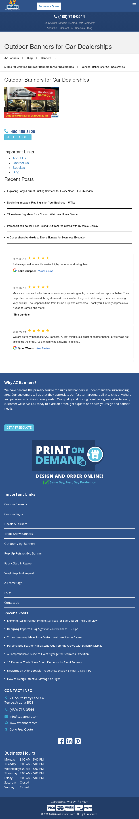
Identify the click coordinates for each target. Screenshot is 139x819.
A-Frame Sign (13, 583)
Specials (80, 28)
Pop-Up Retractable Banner (23, 553)
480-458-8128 (22, 131)
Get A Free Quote (21, 729)
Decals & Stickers (15, 524)
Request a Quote (49, 6)
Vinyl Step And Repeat (19, 573)
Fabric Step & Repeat (18, 563)
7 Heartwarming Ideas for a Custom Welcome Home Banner (42, 214)
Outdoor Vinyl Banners (19, 544)
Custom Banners (15, 504)
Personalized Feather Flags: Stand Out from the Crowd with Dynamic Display (52, 226)
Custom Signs (13, 514)
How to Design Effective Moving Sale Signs (33, 679)
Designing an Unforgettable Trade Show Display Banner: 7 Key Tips (49, 670)
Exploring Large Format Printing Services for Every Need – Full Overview (50, 191)
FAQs (7, 593)
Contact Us (66, 28)
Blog (89, 28)
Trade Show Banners (18, 534)
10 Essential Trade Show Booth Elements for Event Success (44, 662)
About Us (52, 28)
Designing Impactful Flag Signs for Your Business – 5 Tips (41, 202)
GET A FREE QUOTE (19, 427)
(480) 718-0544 (22, 709)
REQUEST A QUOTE (18, 137)
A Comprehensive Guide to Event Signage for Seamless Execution (46, 237)
